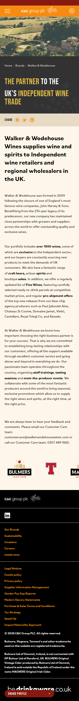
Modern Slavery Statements (22, 600)
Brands (19, 65)
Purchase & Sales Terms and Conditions (29, 606)
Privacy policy (13, 581)
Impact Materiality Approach (22, 625)
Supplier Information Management (26, 587)
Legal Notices (12, 568)
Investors (10, 542)
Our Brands (11, 529)
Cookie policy (12, 575)
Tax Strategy (12, 612)
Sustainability (13, 536)
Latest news (11, 554)
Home (8, 65)
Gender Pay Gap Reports (20, 593)
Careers (9, 548)
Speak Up (10, 618)
